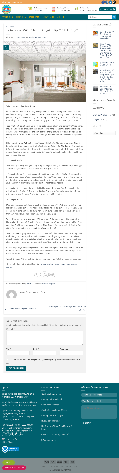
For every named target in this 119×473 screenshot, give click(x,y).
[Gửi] (114, 17)
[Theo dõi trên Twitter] (110, 2)
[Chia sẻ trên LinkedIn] (53, 275)
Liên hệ (60, 17)
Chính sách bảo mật (50, 404)
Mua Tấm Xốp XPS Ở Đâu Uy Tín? (108, 64)
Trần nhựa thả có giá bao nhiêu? (21, 308)
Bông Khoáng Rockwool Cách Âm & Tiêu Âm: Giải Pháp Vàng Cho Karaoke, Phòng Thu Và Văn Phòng (106, 50)
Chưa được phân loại (102, 115)
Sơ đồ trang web (48, 440)
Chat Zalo (9, 462)
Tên (8, 349)
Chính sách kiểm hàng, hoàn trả (55, 434)
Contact (68, 467)
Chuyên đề (48, 17)
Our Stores (53, 467)
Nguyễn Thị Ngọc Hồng (37, 37)
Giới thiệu (21, 17)
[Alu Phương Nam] (13, 9)
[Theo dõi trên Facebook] (103, 2)
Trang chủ (7, 17)
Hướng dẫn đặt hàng (50, 421)
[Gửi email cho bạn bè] (45, 275)
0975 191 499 (38, 10)
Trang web (64, 349)
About (44, 467)
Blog (62, 467)
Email (36, 349)
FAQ (75, 467)
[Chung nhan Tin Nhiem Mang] (10, 440)
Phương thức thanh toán (52, 399)
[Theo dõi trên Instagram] (107, 2)
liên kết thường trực (48, 284)
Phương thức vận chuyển (52, 415)
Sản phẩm (34, 17)
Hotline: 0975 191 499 (14, 468)
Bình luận (10, 329)
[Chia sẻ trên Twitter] (40, 275)
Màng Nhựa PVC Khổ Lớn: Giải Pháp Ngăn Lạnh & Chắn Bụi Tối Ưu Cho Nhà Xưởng (107, 75)
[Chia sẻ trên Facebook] (36, 275)
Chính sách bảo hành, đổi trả (54, 410)
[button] (107, 9)
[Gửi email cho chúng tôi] (114, 2)
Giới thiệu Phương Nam (51, 394)
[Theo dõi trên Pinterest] (21, 434)
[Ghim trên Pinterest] (49, 275)
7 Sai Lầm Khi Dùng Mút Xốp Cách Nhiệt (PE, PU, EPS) (106, 90)
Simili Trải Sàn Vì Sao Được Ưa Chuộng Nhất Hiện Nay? (107, 35)
